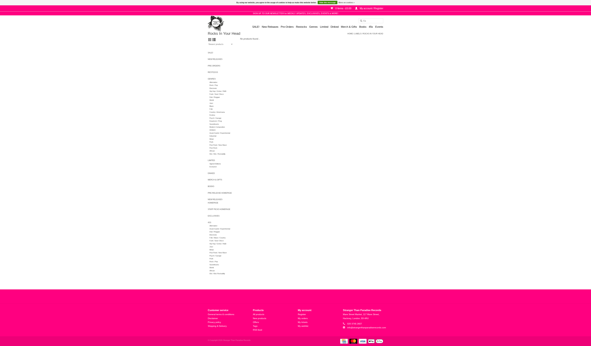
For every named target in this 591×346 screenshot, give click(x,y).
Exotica (212, 115)
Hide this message (327, 3)
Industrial (212, 136)
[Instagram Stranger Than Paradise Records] (303, 296)
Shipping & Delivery (217, 326)
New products (259, 318)
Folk (211, 109)
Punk (211, 142)
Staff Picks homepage (219, 209)
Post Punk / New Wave (218, 145)
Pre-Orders (287, 26)
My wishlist (303, 326)
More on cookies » (347, 3)
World (211, 100)
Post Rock (213, 148)
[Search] (360, 21)
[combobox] (371, 20)
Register (302, 314)
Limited (324, 26)
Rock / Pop (213, 85)
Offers (256, 322)
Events (379, 26)
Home (350, 34)
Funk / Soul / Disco (216, 94)
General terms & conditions (221, 314)
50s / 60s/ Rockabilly (217, 273)
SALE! (255, 26)
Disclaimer (213, 318)
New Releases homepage (215, 201)
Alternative (213, 82)
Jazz (211, 103)
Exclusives (213, 216)
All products (258, 314)
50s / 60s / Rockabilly (217, 154)
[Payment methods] (343, 341)
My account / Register (371, 8)
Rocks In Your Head (373, 34)
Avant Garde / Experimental (219, 133)
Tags (255, 326)
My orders (303, 318)
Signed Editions (215, 164)
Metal (211, 139)
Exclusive (213, 167)
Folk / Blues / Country (217, 238)
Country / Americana (217, 112)
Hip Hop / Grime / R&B (217, 91)
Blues (211, 106)
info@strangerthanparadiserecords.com (366, 327)
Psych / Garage (215, 118)
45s (371, 26)
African (212, 151)
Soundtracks (214, 124)
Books (362, 26)
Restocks (301, 26)
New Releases (270, 26)
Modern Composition (217, 127)
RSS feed (257, 330)
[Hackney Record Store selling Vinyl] (224, 24)
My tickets (303, 322)
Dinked (335, 26)
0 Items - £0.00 (343, 8)
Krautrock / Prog (215, 121)
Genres (313, 26)
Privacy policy (214, 322)
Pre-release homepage (220, 193)
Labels (357, 34)
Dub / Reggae (214, 97)
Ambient (212, 130)
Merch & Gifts (349, 26)
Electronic (213, 88)
